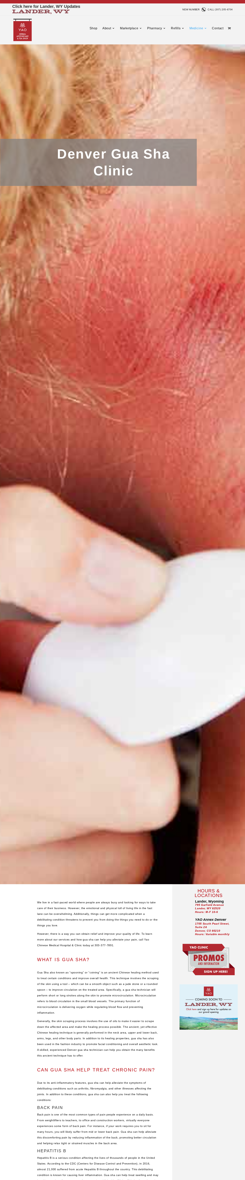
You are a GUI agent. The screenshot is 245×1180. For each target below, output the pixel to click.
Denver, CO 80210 (207, 930)
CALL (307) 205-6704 (220, 9)
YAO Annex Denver (210, 920)
